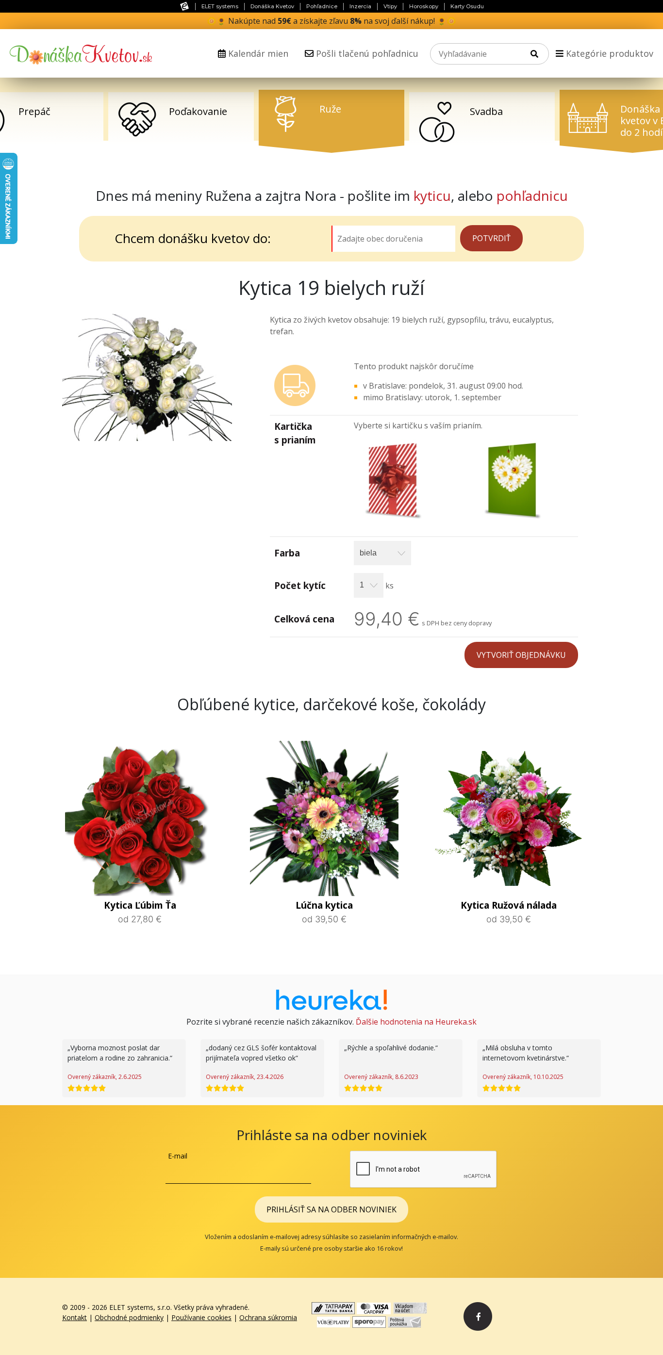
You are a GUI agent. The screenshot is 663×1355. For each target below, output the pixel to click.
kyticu (432, 195)
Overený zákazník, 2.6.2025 (104, 1077)
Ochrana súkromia (268, 1317)
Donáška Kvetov (272, 6)
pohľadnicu (532, 195)
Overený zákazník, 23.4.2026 (244, 1077)
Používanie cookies (201, 1317)
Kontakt (74, 1317)
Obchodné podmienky (129, 1317)
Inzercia (360, 6)
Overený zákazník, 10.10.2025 (523, 1077)
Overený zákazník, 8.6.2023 (381, 1077)
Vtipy (390, 6)
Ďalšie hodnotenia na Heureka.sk (416, 1021)
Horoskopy (423, 6)
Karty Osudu (467, 6)
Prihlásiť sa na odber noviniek (331, 1209)
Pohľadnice (321, 6)
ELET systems (219, 6)
